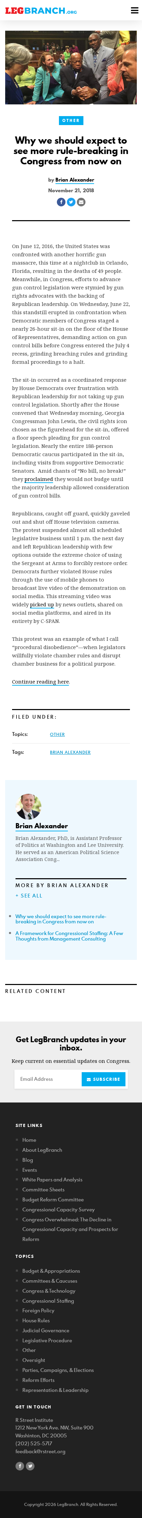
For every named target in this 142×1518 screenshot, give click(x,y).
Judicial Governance (45, 1330)
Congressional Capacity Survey (58, 1209)
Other (71, 120)
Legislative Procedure (47, 1340)
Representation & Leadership (55, 1390)
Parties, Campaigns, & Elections (58, 1370)
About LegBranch (42, 1150)
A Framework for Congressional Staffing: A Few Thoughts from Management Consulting (69, 936)
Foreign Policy (38, 1310)
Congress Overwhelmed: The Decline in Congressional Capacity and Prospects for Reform (70, 1229)
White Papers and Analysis (52, 1179)
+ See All (29, 895)
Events (29, 1170)
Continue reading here (40, 681)
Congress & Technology (48, 1291)
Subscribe (105, 1079)
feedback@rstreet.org (40, 1451)
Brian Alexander (74, 179)
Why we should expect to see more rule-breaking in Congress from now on (61, 919)
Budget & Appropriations (51, 1271)
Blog (27, 1160)
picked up (42, 604)
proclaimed (38, 478)
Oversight (33, 1360)
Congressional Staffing (48, 1301)
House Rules (36, 1320)
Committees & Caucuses (49, 1281)
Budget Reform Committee (53, 1199)
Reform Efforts (38, 1380)
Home (29, 1140)
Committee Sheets (43, 1189)
